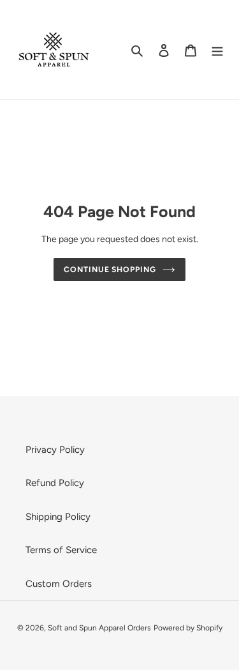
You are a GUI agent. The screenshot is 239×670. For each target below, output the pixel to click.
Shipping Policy (58, 516)
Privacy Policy (55, 449)
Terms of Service (61, 550)
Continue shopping (110, 269)
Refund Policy (54, 483)
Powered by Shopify (188, 627)
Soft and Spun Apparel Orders (99, 627)
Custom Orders (58, 584)
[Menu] (217, 49)
